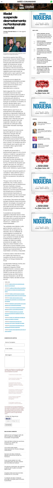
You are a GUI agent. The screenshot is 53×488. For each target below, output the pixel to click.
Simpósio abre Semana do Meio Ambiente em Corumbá (13, 473)
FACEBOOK (40, 144)
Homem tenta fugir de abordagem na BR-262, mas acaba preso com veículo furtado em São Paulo (43, 70)
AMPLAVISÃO (41, 129)
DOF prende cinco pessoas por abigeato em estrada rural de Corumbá (44, 44)
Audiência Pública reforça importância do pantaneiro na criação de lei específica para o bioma (15, 290)
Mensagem (8, 355)
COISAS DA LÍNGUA (42, 122)
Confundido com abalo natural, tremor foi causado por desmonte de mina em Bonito (44, 52)
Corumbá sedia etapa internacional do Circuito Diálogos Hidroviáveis (14, 449)
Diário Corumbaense (26, 1)
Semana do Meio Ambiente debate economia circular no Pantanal (12, 455)
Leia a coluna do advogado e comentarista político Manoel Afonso (44, 131)
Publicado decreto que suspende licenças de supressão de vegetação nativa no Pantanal (14, 313)
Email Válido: (8, 348)
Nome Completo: (10, 342)
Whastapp (51, 1)
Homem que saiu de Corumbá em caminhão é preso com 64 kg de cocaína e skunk (44, 61)
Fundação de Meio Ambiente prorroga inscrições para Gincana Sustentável (14, 479)
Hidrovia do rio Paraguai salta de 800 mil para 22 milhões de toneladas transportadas (13, 436)
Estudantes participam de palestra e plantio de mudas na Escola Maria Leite (14, 468)
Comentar (8, 425)
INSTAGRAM (40, 137)
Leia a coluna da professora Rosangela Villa (44, 124)
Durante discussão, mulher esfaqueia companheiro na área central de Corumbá (44, 36)
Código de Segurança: (11, 416)
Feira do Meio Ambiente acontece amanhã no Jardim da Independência (14, 442)
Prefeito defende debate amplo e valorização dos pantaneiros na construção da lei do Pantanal (15, 299)
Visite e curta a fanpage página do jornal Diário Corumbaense (43, 146)
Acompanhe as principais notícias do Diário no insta (44, 139)
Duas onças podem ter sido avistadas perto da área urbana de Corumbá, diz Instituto (13, 461)
